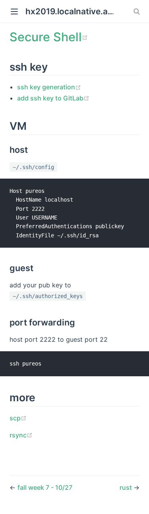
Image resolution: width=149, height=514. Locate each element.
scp (18, 418)
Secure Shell (49, 37)
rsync (21, 435)
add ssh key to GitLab (53, 98)
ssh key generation (49, 87)
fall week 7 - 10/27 (44, 487)
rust (127, 487)
